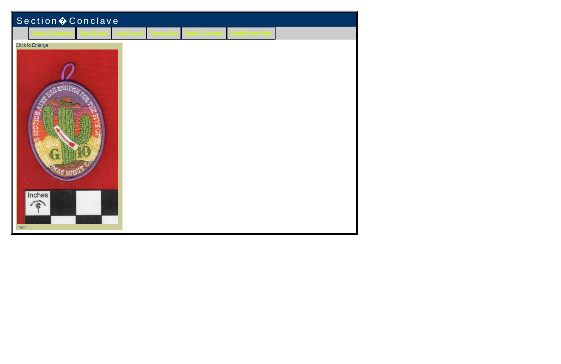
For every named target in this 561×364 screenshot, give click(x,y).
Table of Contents (204, 33)
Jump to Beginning (52, 33)
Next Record (129, 33)
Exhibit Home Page (251, 33)
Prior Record (94, 33)
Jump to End (163, 33)
